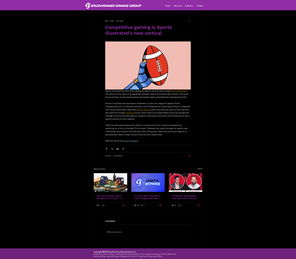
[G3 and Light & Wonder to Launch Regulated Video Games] (148, 182)
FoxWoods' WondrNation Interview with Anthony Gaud (184, 197)
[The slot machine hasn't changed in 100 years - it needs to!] (110, 182)
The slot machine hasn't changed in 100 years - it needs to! (109, 197)
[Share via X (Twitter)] (112, 149)
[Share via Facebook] (106, 149)
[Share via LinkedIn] (118, 149)
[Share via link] (123, 149)
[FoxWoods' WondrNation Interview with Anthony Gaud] (185, 182)
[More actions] (189, 21)
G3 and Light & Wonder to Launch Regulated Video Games (147, 197)
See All (200, 169)
